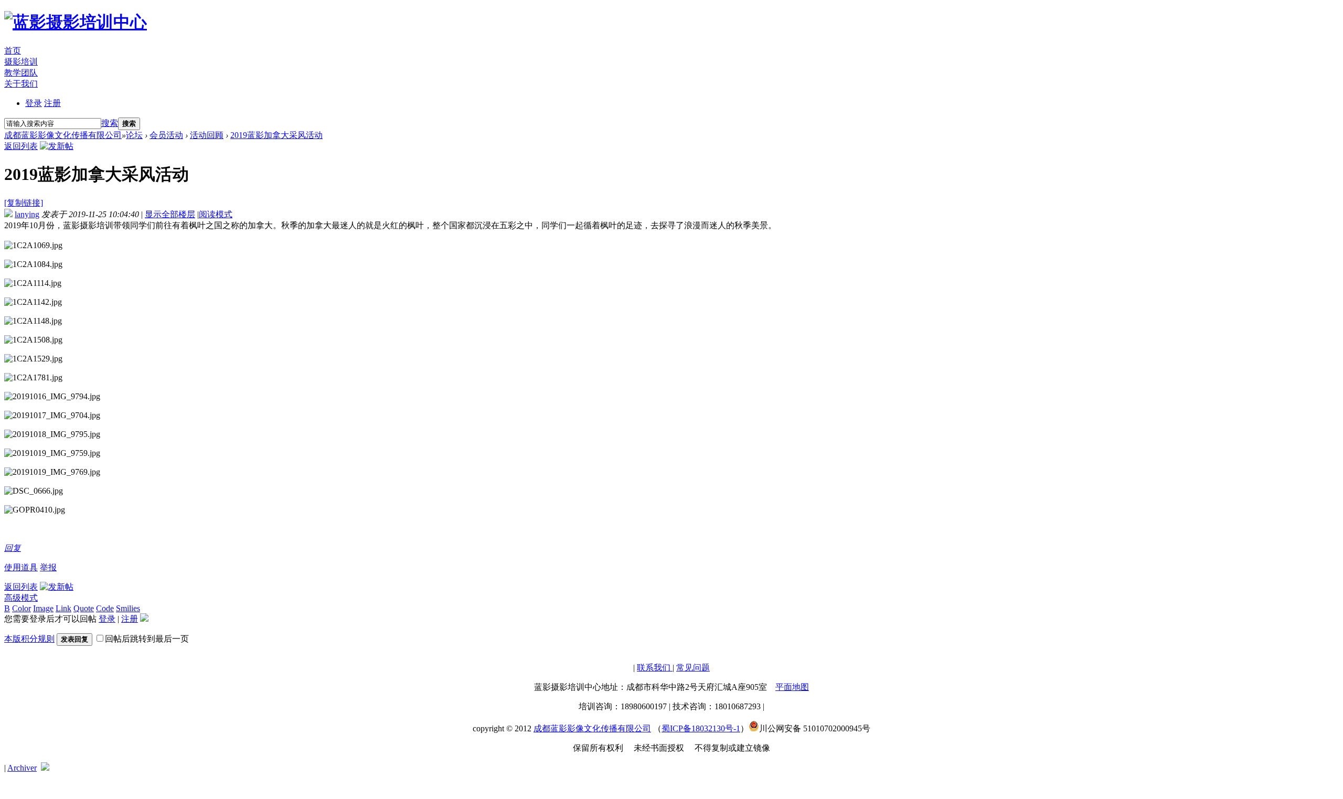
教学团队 (21, 72)
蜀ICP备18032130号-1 (701, 728)
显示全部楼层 (170, 214)
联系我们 (655, 667)
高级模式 (21, 597)
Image (43, 608)
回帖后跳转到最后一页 (147, 638)
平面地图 (792, 687)
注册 (52, 103)
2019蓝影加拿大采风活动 (276, 135)
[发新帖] (56, 146)
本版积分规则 (29, 638)
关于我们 (21, 83)
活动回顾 (206, 135)
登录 (33, 103)
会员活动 (166, 135)
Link (63, 608)
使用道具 (21, 567)
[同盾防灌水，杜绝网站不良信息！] (45, 767)
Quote (83, 608)
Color (21, 608)
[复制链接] (23, 202)
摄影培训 (21, 61)
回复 (12, 548)
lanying (27, 214)
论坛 (134, 135)
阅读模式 (215, 214)
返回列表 (21, 146)
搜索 (109, 123)
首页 (12, 50)
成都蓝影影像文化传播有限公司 (63, 135)
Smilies (128, 608)
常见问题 (693, 667)
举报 (48, 567)
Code (105, 608)
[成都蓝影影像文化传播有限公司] (75, 22)
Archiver (22, 767)
